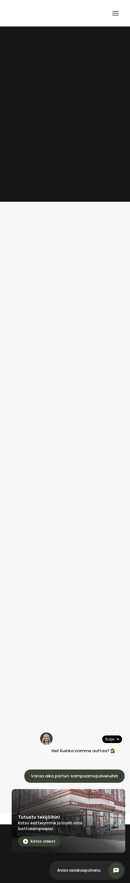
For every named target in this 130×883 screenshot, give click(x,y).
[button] (115, 13)
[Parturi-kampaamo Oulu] (42, 13)
